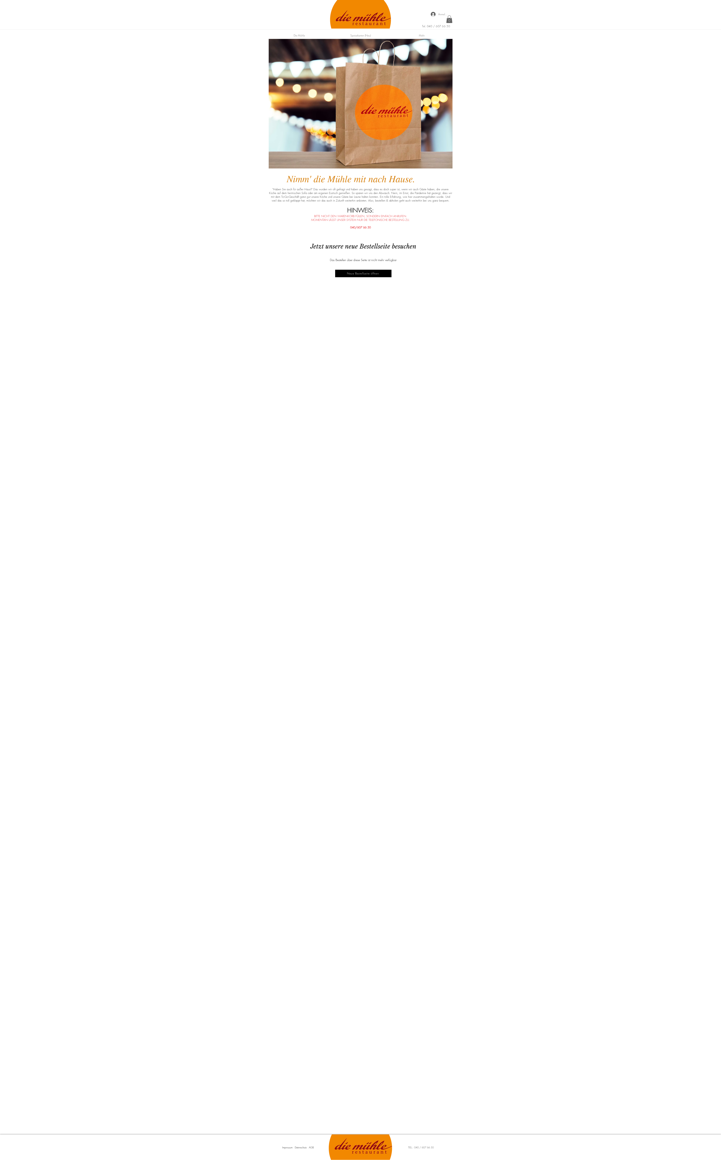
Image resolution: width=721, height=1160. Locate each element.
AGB (311, 1147)
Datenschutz (301, 1147)
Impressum (287, 1147)
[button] (449, 19)
